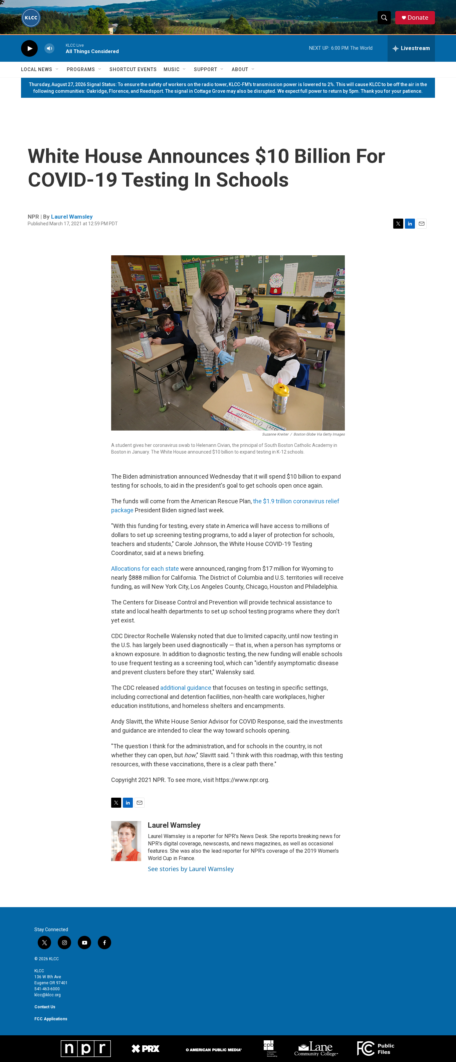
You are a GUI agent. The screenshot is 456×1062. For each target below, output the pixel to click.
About (240, 69)
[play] (29, 48)
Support (205, 69)
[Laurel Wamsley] (126, 841)
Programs (81, 69)
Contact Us (44, 1007)
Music (172, 69)
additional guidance (185, 687)
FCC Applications (50, 1019)
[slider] (60, 48)
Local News (36, 69)
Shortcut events (133, 69)
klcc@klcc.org (47, 995)
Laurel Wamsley (72, 216)
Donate (418, 17)
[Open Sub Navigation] (57, 69)
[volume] (49, 48)
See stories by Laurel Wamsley (191, 869)
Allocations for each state (145, 568)
